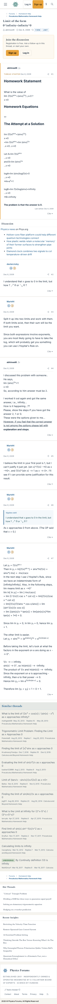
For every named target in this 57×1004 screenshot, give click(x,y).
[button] (48, 74)
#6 (52, 505)
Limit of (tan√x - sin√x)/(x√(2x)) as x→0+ (25, 779)
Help (41, 994)
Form (37, 30)
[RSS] (47, 994)
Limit (45, 30)
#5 (52, 456)
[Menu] (5, 4)
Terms (24, 994)
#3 (52, 312)
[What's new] (46, 4)
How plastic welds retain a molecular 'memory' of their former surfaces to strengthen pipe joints (31, 244)
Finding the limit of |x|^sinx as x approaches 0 (27, 748)
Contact (8, 994)
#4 (52, 368)
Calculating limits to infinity (16, 846)
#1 (52, 74)
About (16, 994)
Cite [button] (49, 213)
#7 (52, 558)
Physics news (8, 229)
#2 (52, 274)
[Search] (52, 4)
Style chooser (12, 990)
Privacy (33, 994)
